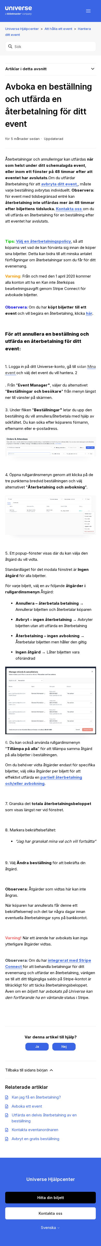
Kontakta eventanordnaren (35, 1129)
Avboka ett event (27, 1106)
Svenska (49, 1227)
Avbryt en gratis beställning (35, 1138)
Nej (64, 1046)
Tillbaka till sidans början (27, 1070)
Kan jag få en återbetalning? (36, 1097)
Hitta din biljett (50, 1197)
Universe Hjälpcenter (22, 29)
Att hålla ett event (58, 29)
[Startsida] (18, 11)
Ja (37, 1046)
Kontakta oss (50, 1213)
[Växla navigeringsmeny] (88, 11)
